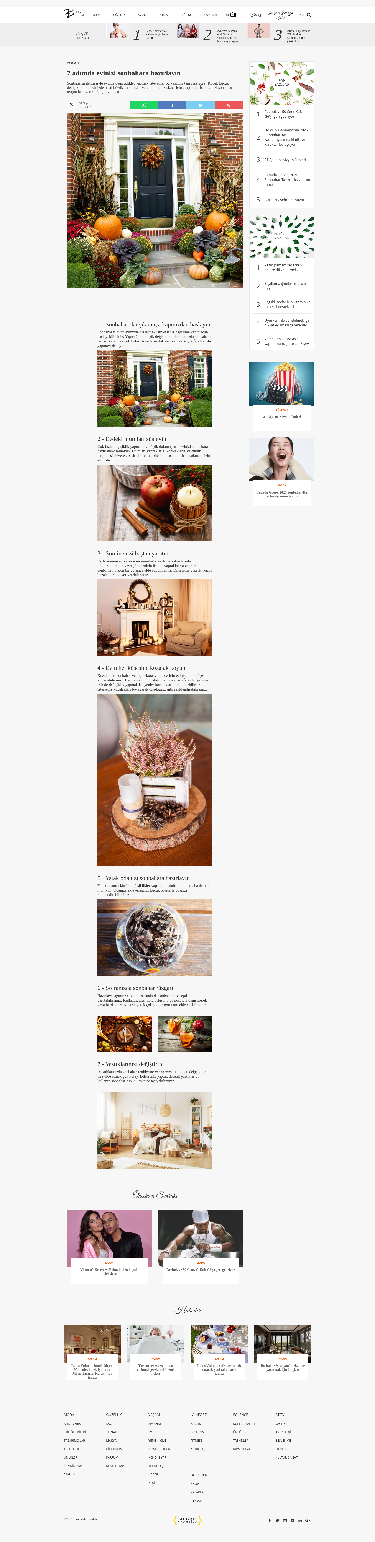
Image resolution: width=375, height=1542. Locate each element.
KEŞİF (152, 1483)
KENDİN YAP (73, 1466)
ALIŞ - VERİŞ (72, 1423)
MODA (96, 15)
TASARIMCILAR (74, 1440)
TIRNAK (111, 1432)
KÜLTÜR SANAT (244, 1423)
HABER (153, 1474)
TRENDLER (71, 1449)
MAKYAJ (111, 1440)
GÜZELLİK (119, 15)
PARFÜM (112, 1457)
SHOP (195, 1484)
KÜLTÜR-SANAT (286, 1457)
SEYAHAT (154, 1423)
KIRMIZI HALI (242, 1449)
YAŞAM (142, 15)
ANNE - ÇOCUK (159, 1449)
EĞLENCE (187, 15)
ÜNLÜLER (70, 1457)
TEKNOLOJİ (156, 1466)
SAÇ (109, 1423)
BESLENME (198, 1432)
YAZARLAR (210, 15)
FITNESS (196, 1440)
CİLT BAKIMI (114, 1449)
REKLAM (197, 1500)
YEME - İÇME (157, 1440)
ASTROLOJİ (198, 1449)
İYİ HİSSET (165, 15)
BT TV (280, 1414)
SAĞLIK (196, 1423)
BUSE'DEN (199, 1474)
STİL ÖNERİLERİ (75, 1432)
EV (79, 63)
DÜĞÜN (69, 1474)
